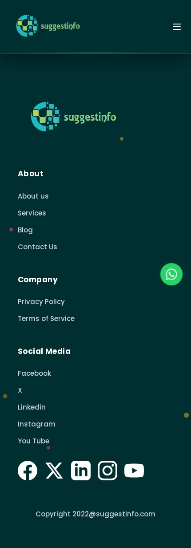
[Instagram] (107, 470)
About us (33, 196)
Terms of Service (46, 318)
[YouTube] (134, 470)
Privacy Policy (41, 301)
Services (32, 213)
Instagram (37, 424)
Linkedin (32, 407)
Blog (25, 230)
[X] (54, 470)
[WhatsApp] (171, 274)
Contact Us (37, 247)
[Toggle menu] (176, 26)
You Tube (33, 441)
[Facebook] (27, 470)
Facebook (34, 373)
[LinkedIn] (81, 470)
